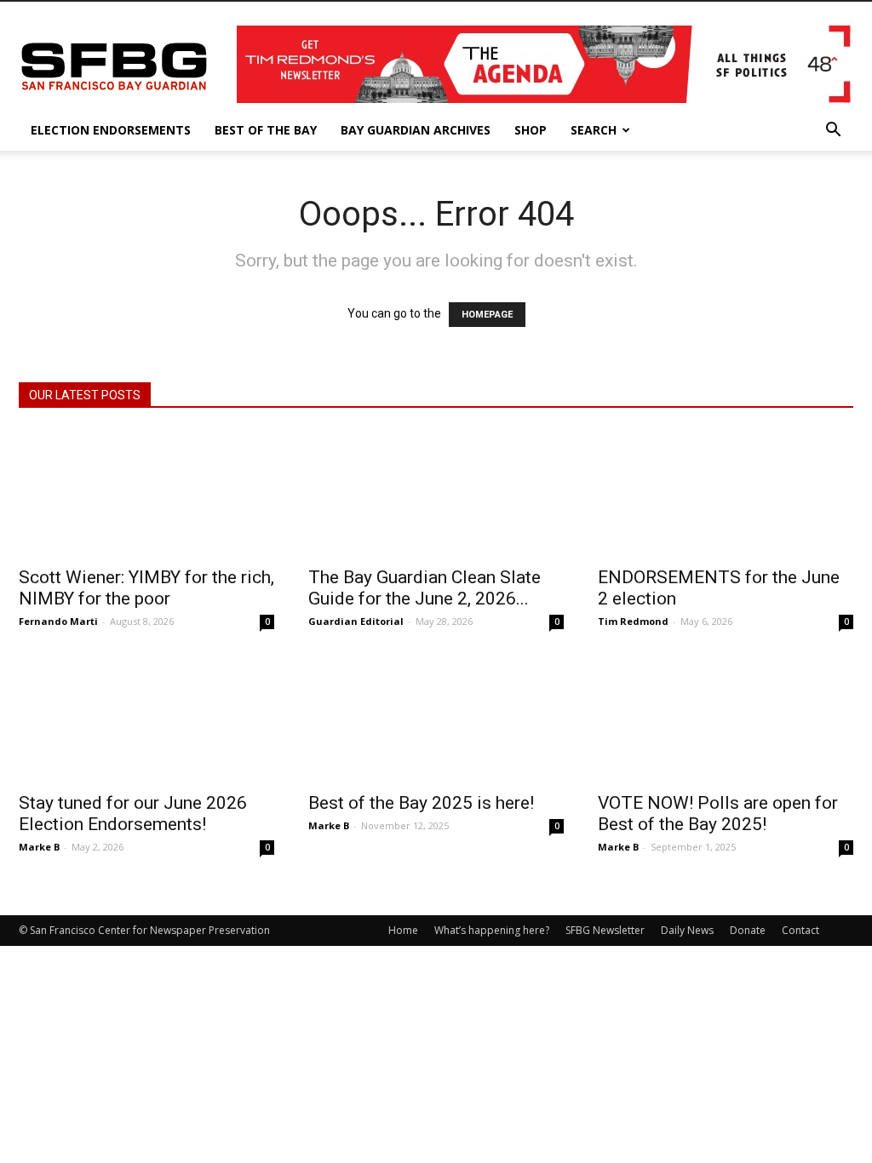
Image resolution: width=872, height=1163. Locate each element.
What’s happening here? (491, 930)
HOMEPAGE (487, 314)
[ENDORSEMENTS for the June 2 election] (725, 493)
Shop (530, 130)
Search (594, 130)
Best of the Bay (266, 130)
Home (403, 930)
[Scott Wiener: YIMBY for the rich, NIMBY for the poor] (146, 493)
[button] (832, 131)
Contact (800, 930)
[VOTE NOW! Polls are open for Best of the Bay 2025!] (725, 719)
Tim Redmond (633, 621)
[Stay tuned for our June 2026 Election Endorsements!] (146, 719)
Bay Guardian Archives (415, 130)
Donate (748, 930)
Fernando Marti (58, 621)
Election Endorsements (111, 130)
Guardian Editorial (356, 621)
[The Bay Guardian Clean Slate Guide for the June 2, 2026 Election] (436, 493)
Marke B (39, 846)
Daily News (687, 930)
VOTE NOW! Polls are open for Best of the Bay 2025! (718, 813)
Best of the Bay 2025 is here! (421, 803)
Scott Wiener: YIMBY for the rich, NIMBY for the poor (146, 588)
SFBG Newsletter (605, 930)
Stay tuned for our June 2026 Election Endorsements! (133, 813)
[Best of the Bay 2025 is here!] (436, 719)
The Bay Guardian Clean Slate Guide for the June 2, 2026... (424, 588)
